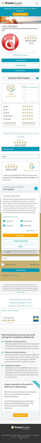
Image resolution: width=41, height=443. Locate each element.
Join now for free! (20, 415)
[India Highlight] (10, 42)
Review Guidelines (6, 435)
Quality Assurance (17, 435)
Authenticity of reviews (20, 55)
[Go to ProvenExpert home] (12, 4)
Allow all (20, 235)
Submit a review (20, 60)
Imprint (5, 217)
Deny (21, 246)
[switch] (21, 221)
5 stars (24, 86)
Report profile (21, 292)
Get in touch (21, 70)
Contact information (19, 78)
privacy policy (14, 275)
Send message (20, 270)
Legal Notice (36, 435)
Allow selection (20, 241)
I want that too (20, 14)
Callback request (10, 264)
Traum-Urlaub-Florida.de (10, 310)
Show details (30, 230)
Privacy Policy (13, 217)
